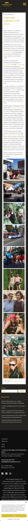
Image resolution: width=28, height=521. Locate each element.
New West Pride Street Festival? (13, 135)
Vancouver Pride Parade (17, 107)
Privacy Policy (17, 519)
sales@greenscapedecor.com (10, 462)
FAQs (3, 444)
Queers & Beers (7, 64)
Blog (3, 446)
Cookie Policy (10, 519)
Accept (14, 515)
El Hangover (13, 90)
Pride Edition (19, 64)
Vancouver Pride (8, 52)
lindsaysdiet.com (15, 381)
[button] (26, 502)
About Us (4, 441)
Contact (4, 439)
